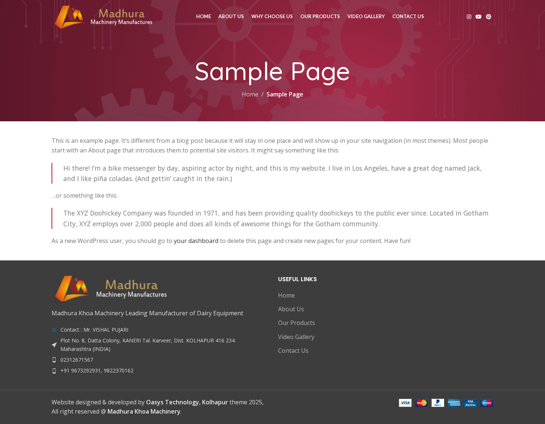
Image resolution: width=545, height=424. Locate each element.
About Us (291, 309)
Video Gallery (296, 337)
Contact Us (293, 350)
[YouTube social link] (478, 17)
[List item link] (159, 360)
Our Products (296, 323)
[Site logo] (103, 16)
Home (250, 94)
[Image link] (111, 288)
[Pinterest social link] (488, 17)
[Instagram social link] (469, 17)
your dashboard (196, 241)
